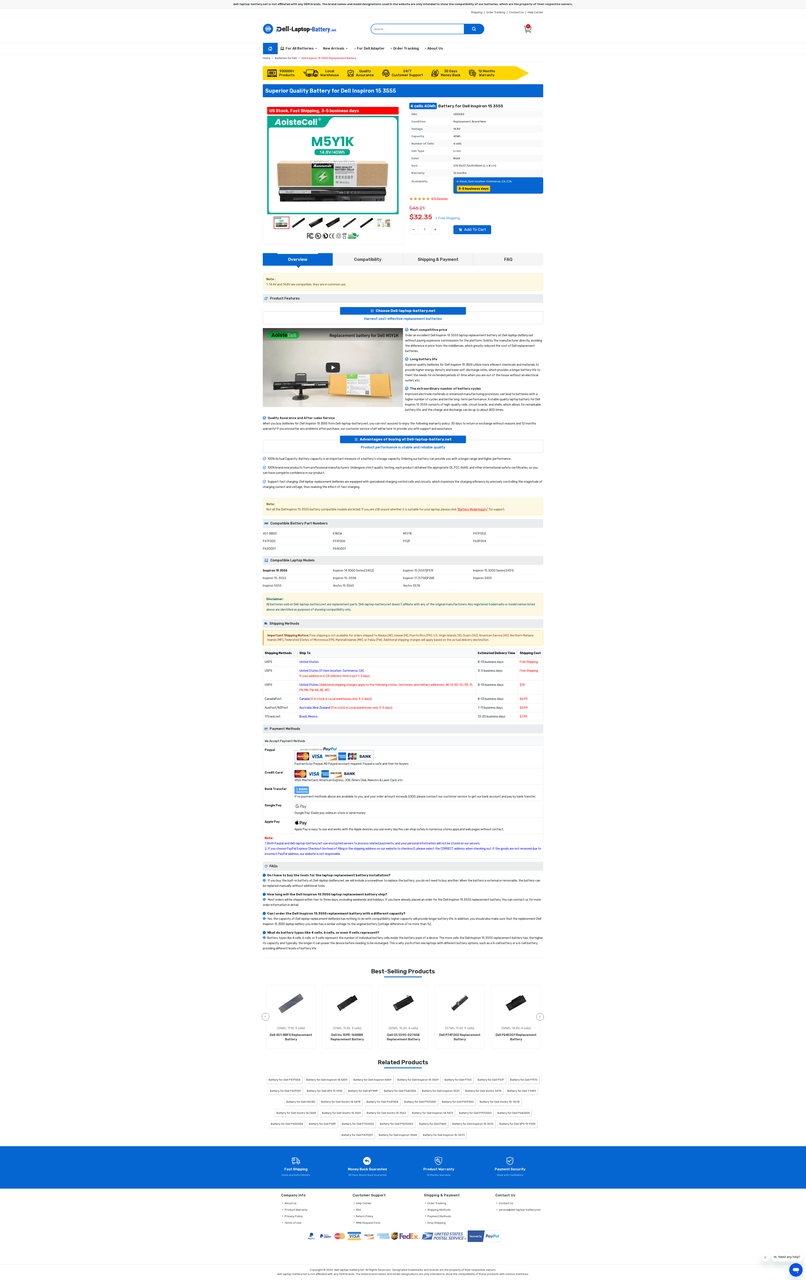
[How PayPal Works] (484, 1236)
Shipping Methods (439, 1209)
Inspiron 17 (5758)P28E (418, 578)
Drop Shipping (436, 1222)
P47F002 (479, 533)
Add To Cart (475, 229)
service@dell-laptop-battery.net (519, 1209)
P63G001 (269, 549)
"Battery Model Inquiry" (472, 509)
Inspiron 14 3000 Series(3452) (353, 570)
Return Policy (364, 1216)
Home (266, 58)
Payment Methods (439, 1216)
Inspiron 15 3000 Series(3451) (493, 570)
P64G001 (339, 549)
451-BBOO (270, 533)
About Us (435, 48)
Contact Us (516, 12)
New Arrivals (333, 48)
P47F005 (269, 541)
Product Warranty (296, 1209)
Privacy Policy (294, 1216)
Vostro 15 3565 (343, 585)
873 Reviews (439, 198)
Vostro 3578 (411, 585)
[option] (333, 165)
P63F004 (479, 541)
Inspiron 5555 (272, 585)
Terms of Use (293, 1222)
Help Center (535, 12)
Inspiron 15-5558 (344, 578)
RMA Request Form (368, 1222)
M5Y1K (407, 533)
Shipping (476, 12)
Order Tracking (495, 12)
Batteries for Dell (286, 58)
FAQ (358, 1209)
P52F (406, 541)
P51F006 (339, 541)
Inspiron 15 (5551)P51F (418, 570)
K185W (337, 533)
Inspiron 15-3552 (274, 578)
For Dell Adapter (371, 48)
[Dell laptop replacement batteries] (300, 28)
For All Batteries (300, 48)
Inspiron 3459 (482, 578)
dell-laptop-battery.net (349, 1269)
